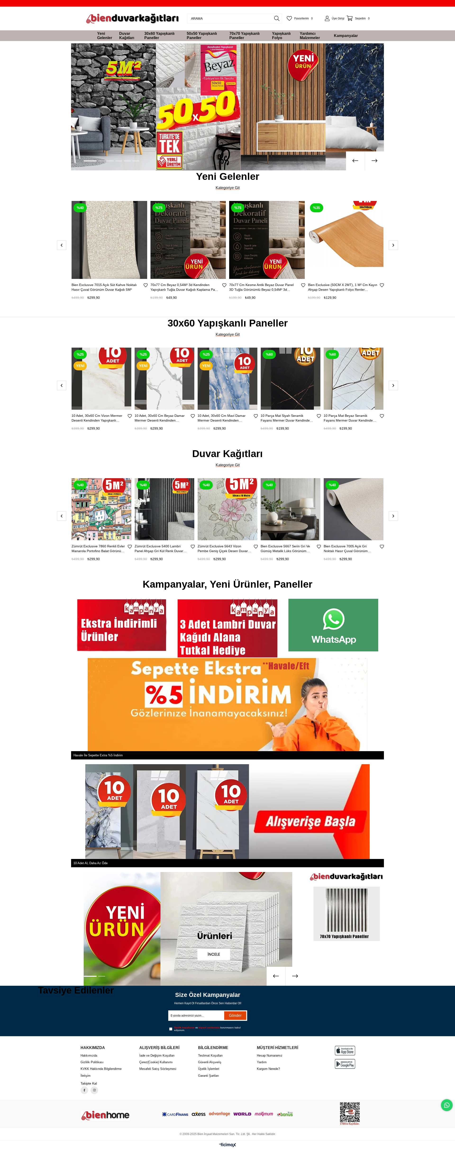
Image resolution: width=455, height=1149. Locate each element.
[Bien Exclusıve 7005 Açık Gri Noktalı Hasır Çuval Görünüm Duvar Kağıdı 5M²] (252, 506)
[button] (87, 159)
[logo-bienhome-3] (105, 1114)
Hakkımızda (89, 1054)
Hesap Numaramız (269, 1054)
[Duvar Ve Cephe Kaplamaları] (333, 623)
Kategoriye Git (228, 186)
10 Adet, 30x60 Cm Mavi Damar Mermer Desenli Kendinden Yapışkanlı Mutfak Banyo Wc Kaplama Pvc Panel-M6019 (95, 416)
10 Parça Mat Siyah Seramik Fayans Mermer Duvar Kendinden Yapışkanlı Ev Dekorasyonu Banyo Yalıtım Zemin (160, 416)
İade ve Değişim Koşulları (157, 1054)
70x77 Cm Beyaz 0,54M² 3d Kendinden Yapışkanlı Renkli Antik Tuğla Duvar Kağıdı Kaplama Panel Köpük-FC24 (261, 286)
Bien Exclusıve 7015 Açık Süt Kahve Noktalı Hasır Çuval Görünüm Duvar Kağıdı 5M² (312, 547)
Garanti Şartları (208, 1074)
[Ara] (277, 18)
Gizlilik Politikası (92, 1061)
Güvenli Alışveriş (209, 1061)
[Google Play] (345, 1062)
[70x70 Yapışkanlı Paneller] (188, 927)
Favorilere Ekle (146, 284)
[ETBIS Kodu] (350, 1112)
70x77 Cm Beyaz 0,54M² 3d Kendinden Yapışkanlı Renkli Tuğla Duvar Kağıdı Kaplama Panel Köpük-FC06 (337, 286)
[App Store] (345, 1049)
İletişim (86, 1074)
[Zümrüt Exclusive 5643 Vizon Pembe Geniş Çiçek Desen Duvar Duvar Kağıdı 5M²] (126, 506)
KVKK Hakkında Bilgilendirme (101, 1067)
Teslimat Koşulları (210, 1054)
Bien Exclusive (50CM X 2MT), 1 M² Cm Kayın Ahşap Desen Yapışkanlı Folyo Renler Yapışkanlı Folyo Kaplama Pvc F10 (185, 286)
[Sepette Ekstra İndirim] (227, 106)
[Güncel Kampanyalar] (227, 627)
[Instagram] (94, 1089)
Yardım (262, 1061)
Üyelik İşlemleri (208, 1067)
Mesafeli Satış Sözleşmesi (157, 1067)
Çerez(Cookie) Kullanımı (156, 1061)
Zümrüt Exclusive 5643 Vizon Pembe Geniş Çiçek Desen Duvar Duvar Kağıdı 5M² (121, 547)
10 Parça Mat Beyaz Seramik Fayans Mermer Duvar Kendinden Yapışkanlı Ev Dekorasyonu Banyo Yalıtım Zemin (223, 416)
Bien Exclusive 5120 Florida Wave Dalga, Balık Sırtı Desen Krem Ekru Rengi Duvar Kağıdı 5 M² (374, 547)
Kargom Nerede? (268, 1067)
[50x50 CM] (346, 878)
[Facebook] (84, 1089)
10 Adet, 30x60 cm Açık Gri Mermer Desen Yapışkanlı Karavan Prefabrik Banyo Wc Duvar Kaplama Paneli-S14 (287, 416)
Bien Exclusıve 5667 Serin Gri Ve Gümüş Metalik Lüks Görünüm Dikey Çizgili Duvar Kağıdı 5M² (183, 547)
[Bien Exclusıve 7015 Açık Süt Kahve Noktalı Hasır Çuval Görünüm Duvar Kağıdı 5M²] (315, 506)
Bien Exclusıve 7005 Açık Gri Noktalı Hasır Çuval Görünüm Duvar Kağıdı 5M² (244, 547)
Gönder (235, 1014)
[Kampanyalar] (121, 623)
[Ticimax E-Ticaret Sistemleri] (227, 1143)
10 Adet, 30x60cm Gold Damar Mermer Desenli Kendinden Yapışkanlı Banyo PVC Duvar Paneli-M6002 (347, 416)
